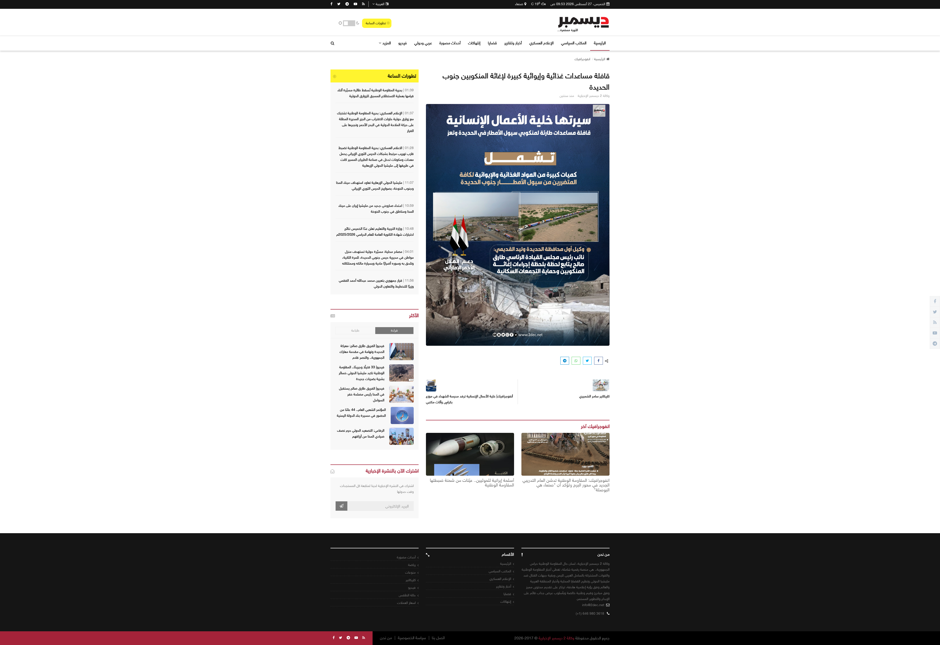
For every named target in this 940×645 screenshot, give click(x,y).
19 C (535, 3)
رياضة (412, 565)
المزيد (386, 43)
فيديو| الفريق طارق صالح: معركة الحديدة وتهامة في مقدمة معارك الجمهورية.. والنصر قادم (362, 352)
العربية (380, 4)
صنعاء (519, 4)
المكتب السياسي (574, 43)
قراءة (394, 330)
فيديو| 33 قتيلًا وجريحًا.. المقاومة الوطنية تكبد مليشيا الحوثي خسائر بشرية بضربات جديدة (361, 373)
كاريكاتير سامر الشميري (594, 396)
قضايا (492, 43)
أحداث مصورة (450, 43)
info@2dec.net (593, 605)
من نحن (386, 638)
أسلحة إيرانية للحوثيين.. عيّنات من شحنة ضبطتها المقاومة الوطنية (472, 483)
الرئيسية (600, 43)
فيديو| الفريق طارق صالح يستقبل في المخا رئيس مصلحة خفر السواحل (361, 394)
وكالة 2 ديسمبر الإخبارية (556, 638)
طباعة (355, 330)
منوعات (410, 572)
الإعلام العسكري (541, 43)
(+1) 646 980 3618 (590, 613)
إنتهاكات (474, 43)
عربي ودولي (423, 43)
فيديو (402, 43)
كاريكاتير (411, 580)
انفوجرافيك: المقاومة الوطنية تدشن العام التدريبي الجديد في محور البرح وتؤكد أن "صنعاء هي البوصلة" (566, 485)
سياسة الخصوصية (412, 638)
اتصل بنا (438, 638)
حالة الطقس (407, 595)
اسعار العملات (406, 602)
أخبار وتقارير (513, 43)
